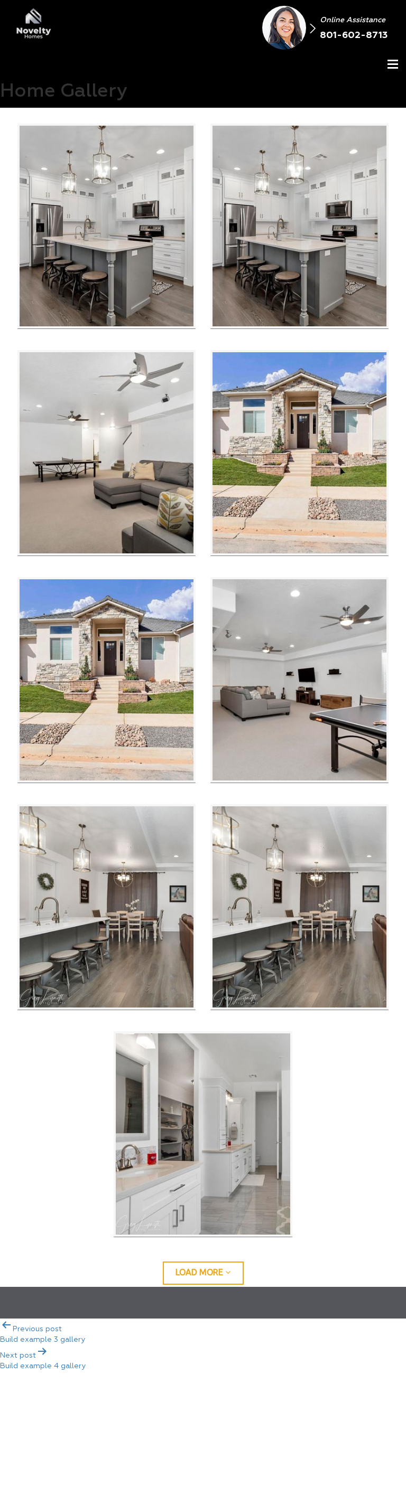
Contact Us (366, 1412)
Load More (200, 1272)
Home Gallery (291, 1412)
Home (142, 1412)
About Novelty (207, 1412)
